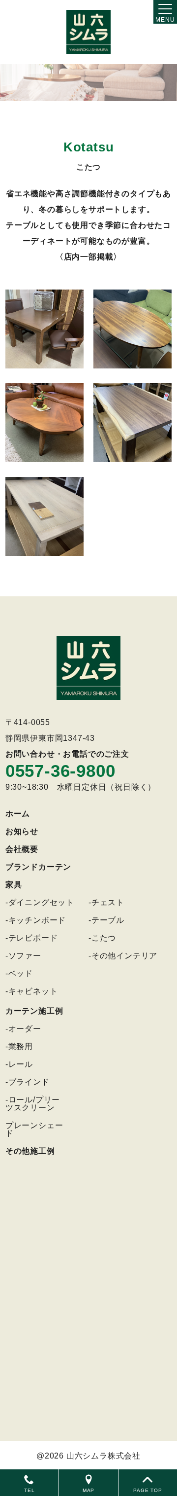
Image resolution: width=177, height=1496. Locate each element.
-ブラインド (27, 1082)
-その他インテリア (122, 955)
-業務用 (19, 1046)
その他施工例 (30, 1151)
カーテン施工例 (34, 1011)
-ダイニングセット (39, 902)
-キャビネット (31, 991)
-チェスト (106, 902)
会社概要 (21, 849)
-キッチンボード (35, 920)
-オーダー (23, 1028)
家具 (13, 884)
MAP (88, 1490)
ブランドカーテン (38, 867)
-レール (19, 1064)
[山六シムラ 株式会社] (88, 32)
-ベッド (19, 973)
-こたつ (102, 938)
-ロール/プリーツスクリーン (32, 1103)
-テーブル (106, 920)
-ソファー (23, 955)
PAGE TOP (147, 1490)
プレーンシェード (34, 1129)
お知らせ (21, 831)
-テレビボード (31, 938)
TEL (29, 1490)
